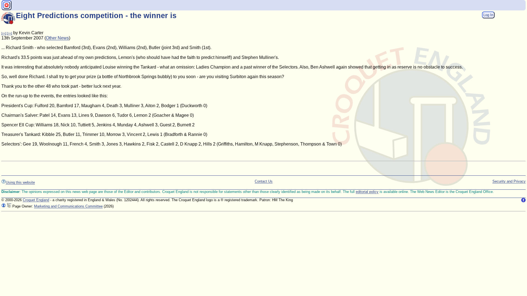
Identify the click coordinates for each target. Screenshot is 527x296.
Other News (57, 38)
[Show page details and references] (3, 206)
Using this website (20, 182)
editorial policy (367, 192)
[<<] (3, 33)
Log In (488, 15)
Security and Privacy (509, 181)
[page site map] (9, 206)
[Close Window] (6, 5)
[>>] (9, 33)
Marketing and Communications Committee (68, 206)
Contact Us (264, 181)
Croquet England (36, 200)
